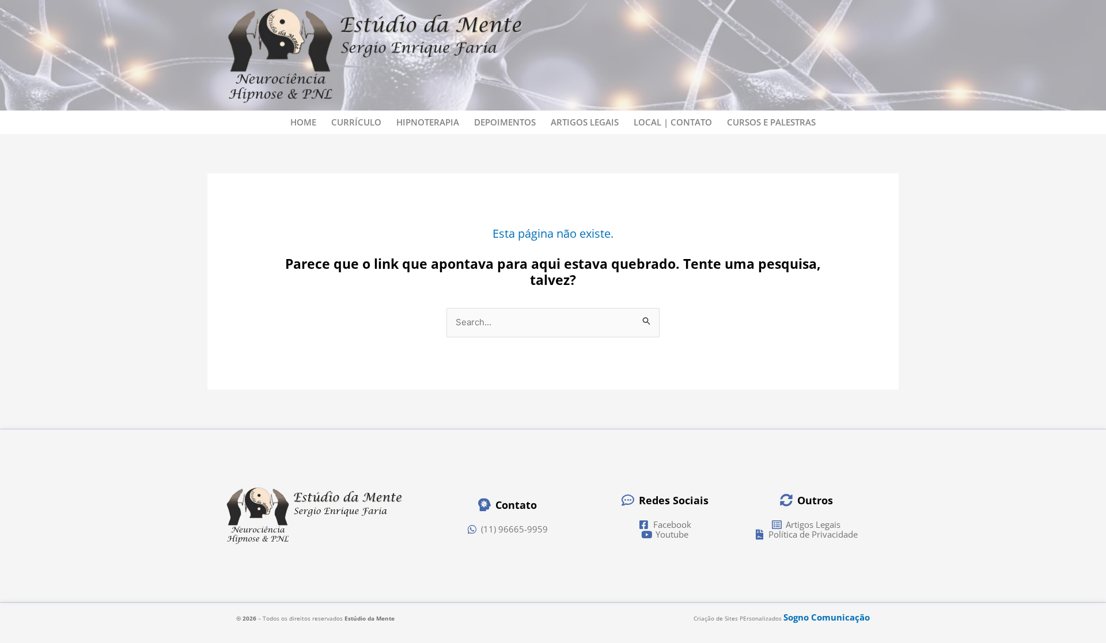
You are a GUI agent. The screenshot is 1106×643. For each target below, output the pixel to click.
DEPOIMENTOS (505, 122)
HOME (303, 122)
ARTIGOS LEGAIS (585, 122)
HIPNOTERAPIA (427, 122)
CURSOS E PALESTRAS (771, 122)
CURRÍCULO (356, 122)
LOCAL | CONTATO (673, 122)
